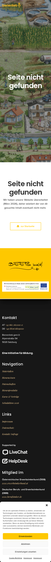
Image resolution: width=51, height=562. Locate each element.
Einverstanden (25, 536)
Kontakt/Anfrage (10, 434)
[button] (46, 505)
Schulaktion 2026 (10, 402)
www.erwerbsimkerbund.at (15, 483)
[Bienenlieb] (11, 5)
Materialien (7, 371)
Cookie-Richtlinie (15, 558)
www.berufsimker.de (12, 496)
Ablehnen (25, 544)
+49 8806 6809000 (15, 328)
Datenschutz (8, 427)
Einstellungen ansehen (25, 552)
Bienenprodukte (10, 390)
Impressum (28, 558)
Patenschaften (8, 384)
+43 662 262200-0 (14, 324)
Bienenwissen (8, 377)
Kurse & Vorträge (10, 396)
